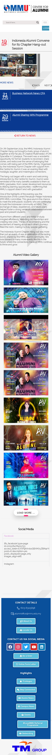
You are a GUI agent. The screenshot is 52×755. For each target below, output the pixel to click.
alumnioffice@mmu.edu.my (27, 613)
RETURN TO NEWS (26, 135)
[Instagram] (18, 646)
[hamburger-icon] (45, 22)
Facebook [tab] (9, 536)
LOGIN (46, 28)
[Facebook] (10, 646)
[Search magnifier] (37, 22)
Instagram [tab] (9, 564)
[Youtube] (33, 646)
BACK (37, 85)
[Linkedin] (41, 646)
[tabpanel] (26, 550)
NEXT (47, 85)
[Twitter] (26, 646)
